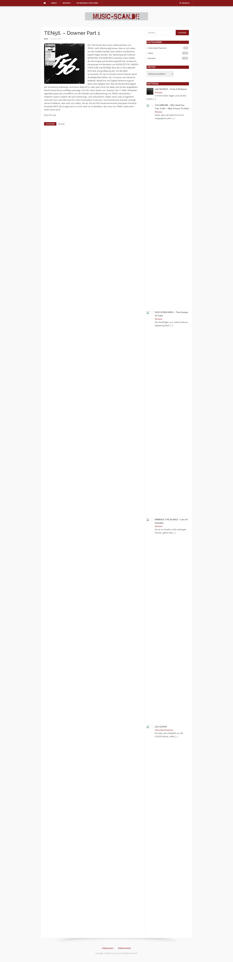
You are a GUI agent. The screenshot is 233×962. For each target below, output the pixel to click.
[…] (154, 99)
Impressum (107, 948)
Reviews (67, 3)
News (54, 3)
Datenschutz (124, 948)
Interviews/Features (87, 3)
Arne (46, 39)
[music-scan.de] (116, 16)
